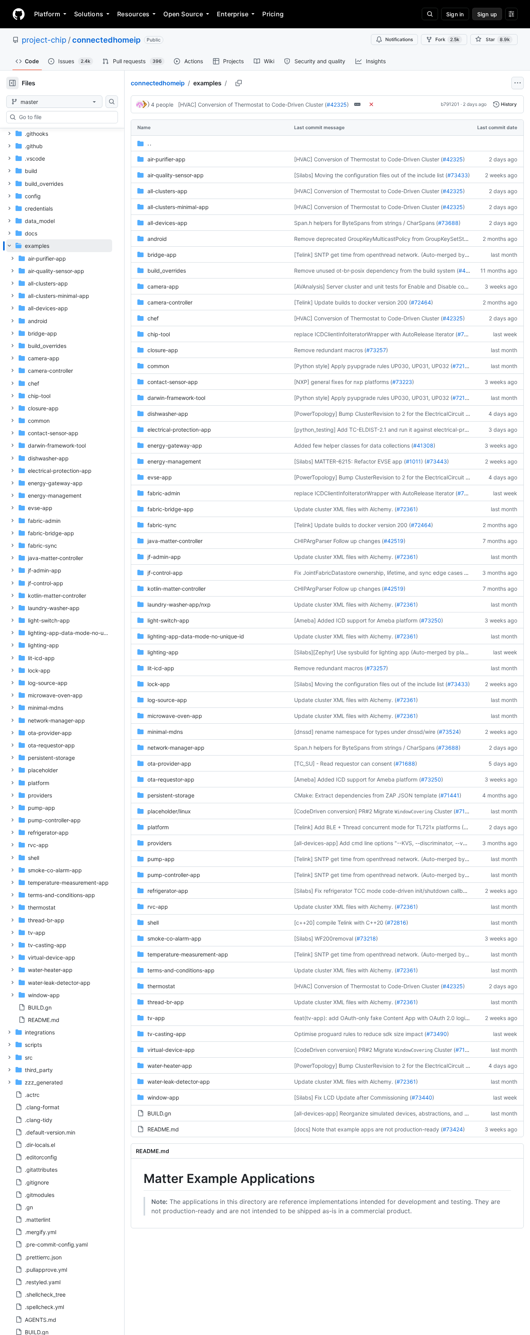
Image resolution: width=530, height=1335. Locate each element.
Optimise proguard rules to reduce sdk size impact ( (360, 1034)
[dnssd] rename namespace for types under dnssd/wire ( (366, 731)
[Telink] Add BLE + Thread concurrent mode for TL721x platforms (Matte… (388, 827)
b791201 (450, 104)
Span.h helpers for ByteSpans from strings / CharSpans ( (366, 223)
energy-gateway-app (174, 445)
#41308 (423, 445)
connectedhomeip (106, 40)
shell (153, 922)
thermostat (161, 986)
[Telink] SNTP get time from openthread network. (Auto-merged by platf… (388, 254)
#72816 (396, 922)
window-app (163, 1097)
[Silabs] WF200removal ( (325, 938)
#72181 (461, 366)
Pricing (273, 14)
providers (159, 843)
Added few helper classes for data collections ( (353, 445)
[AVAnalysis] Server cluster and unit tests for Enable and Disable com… (383, 286)
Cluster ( (445, 811)
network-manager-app (175, 747)
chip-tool (158, 334)
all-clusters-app (167, 191)
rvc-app (157, 906)
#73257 (376, 350)
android (157, 238)
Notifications (399, 39)
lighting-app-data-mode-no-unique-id (195, 636)
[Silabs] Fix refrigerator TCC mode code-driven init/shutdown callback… (385, 890)
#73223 (402, 382)
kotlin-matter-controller (176, 588)
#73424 (453, 1129)
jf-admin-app (164, 556)
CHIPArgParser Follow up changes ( (339, 541)
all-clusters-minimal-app (178, 207)
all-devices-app (167, 223)
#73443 (436, 461)
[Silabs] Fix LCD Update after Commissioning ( (353, 1097)
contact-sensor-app (172, 382)
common (158, 366)
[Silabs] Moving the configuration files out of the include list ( (370, 175)
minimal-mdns (165, 731)
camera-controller (169, 302)
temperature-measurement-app (187, 954)
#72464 (421, 302)
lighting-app (162, 652)
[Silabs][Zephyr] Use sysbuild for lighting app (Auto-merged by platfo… (385, 652)
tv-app (156, 1018)
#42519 (394, 541)
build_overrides (166, 270)
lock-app (158, 684)
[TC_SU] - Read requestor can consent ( (344, 763)
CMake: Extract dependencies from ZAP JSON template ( (367, 795)
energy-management (174, 461)
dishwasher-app (167, 413)
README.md (163, 1129)
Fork (447, 39)
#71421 (465, 811)
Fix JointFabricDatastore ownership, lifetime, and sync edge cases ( (380, 572)
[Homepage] (18, 14)
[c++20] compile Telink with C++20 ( (340, 922)
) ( (423, 461)
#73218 (366, 938)
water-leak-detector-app (178, 1081)
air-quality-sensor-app (175, 175)
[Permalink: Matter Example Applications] (138, 1178)
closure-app (162, 350)
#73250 (431, 620)
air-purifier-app (166, 159)
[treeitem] (59, 632)
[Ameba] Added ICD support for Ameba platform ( (357, 620)
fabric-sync (162, 525)
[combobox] (65, 117)
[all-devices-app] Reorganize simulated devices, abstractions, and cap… (386, 1113)
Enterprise (232, 14)
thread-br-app (165, 1002)
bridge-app (162, 254)
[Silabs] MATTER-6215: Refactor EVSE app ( (350, 461)
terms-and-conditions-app (181, 970)
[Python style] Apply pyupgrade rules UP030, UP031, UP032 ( (373, 366)
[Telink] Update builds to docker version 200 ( (352, 302)
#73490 (436, 1034)
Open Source (183, 14)
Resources (133, 14)
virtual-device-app (171, 1049)
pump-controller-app (173, 875)
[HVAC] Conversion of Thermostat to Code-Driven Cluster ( (252, 104)
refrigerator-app (167, 890)
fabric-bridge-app (170, 509)
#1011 (413, 461)
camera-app (163, 286)
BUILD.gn (159, 1113)
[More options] (517, 83)
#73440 (422, 1097)
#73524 (449, 731)
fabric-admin (163, 493)
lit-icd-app (160, 668)
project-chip (44, 40)
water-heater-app (169, 1065)
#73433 (457, 175)
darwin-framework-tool (176, 397)
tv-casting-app (166, 1034)
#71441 (449, 795)
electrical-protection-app (179, 429)
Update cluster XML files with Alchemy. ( (345, 509)
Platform (47, 14)
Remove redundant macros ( (330, 350)
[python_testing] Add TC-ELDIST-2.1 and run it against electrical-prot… (384, 429)
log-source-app (167, 700)
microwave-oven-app (174, 715)
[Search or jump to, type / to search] (430, 14)
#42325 (337, 104)
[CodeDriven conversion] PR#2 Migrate (343, 811)
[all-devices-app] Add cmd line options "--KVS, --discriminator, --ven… (384, 843)
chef (153, 318)
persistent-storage (170, 795)
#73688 (448, 223)
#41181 (468, 270)
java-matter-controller (175, 541)
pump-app (161, 859)
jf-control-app (165, 572)
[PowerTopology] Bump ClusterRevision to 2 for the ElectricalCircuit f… (383, 413)
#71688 (405, 763)
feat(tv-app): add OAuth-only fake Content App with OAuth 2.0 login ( (383, 1018)
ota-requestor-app (170, 779)
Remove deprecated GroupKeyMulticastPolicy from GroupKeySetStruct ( (386, 238)
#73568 (467, 334)
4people (162, 104)
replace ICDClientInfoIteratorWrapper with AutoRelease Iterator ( (375, 334)
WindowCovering (414, 811)
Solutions (88, 14)
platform (158, 827)
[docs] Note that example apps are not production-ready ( (368, 1129)
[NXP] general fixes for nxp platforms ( (343, 382)
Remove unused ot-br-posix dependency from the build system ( (376, 270)
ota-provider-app (169, 763)
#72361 (406, 509)
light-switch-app (168, 620)
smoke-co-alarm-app (174, 938)
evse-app (159, 477)
